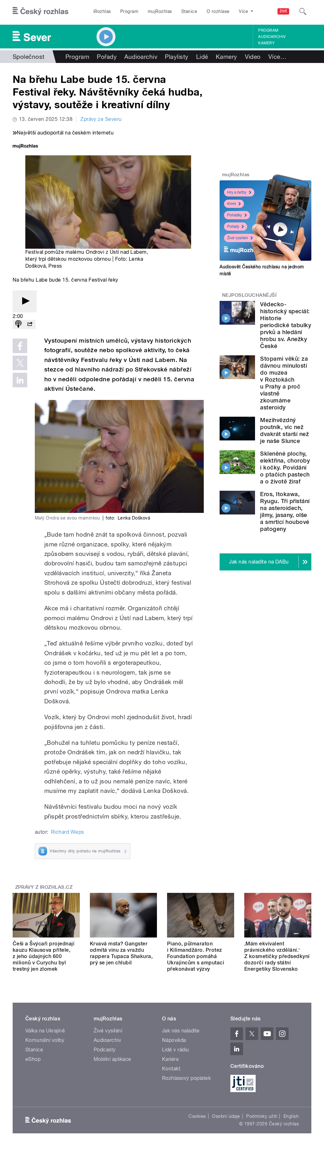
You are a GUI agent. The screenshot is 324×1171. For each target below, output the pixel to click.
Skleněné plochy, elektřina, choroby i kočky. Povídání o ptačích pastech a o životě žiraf (285, 467)
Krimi (231, 204)
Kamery (266, 43)
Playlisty (176, 56)
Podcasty (105, 1050)
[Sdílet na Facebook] (20, 346)
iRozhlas (102, 11)
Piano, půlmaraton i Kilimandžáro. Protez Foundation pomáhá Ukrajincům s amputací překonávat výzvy (195, 956)
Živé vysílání (237, 238)
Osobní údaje (226, 1116)
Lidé (202, 56)
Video (253, 56)
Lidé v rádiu (175, 1050)
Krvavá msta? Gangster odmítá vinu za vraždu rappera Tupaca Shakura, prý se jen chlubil (121, 953)
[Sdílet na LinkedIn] (20, 380)
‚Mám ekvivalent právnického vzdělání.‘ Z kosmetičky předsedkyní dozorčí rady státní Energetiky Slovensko (277, 956)
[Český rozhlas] (40, 11)
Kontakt (171, 1069)
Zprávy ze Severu (101, 119)
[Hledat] (302, 11)
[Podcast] (18, 324)
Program (129, 11)
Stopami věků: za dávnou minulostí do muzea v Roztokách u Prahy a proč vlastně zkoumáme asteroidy (284, 383)
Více (277, 56)
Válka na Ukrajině (45, 1031)
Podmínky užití (261, 1116)
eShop (32, 1059)
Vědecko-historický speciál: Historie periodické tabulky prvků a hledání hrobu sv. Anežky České (285, 325)
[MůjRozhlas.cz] (25, 147)
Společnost (29, 56)
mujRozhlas (160, 11)
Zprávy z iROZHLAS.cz (44, 887)
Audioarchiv (271, 36)
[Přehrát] (25, 301)
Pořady (107, 56)
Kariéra (170, 1059)
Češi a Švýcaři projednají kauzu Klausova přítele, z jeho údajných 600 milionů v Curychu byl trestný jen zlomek (43, 956)
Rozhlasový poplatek (186, 1078)
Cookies (197, 1116)
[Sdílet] (29, 324)
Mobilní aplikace (112, 1059)
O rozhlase (218, 11)
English (291, 1116)
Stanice (189, 11)
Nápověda (174, 1040)
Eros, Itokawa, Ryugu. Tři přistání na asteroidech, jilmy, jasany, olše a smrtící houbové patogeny (284, 511)
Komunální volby (44, 1040)
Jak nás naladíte (181, 1031)
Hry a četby (236, 192)
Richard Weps (67, 832)
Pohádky (234, 215)
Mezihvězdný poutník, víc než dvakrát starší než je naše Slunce (284, 430)
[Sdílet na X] (20, 363)
